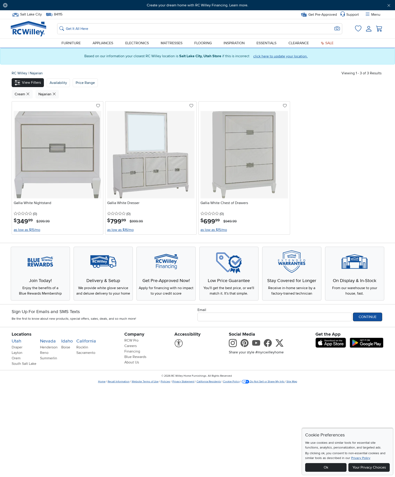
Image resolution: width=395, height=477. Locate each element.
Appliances (103, 43)
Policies (165, 381)
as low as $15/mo (27, 230)
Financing (132, 351)
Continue (367, 317)
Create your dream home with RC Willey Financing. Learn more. (197, 5)
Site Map (291, 381)
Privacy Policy (360, 458)
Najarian (36, 73)
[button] (41, 5)
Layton (17, 352)
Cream (20, 94)
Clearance (298, 43)
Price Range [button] (85, 82)
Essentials (266, 43)
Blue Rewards (135, 357)
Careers (130, 346)
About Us (131, 362)
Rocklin (82, 347)
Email (202, 310)
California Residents (209, 381)
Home (102, 381)
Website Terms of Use (145, 381)
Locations (22, 334)
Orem (16, 358)
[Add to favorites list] (98, 106)
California (86, 341)
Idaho (67, 341)
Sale (329, 43)
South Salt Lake (24, 363)
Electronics (137, 43)
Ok (326, 467)
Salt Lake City (31, 14)
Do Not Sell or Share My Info (267, 381)
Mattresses (171, 43)
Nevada (48, 341)
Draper (17, 347)
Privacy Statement (183, 381)
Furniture (71, 43)
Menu (375, 14)
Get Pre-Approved (322, 14)
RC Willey (19, 73)
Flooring (203, 43)
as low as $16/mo (120, 230)
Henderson (49, 347)
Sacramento (85, 352)
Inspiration (234, 43)
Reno (44, 352)
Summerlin (48, 358)
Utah (16, 341)
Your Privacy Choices (369, 467)
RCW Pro (131, 340)
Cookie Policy (231, 381)
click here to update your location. (280, 56)
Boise (65, 347)
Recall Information (119, 381)
